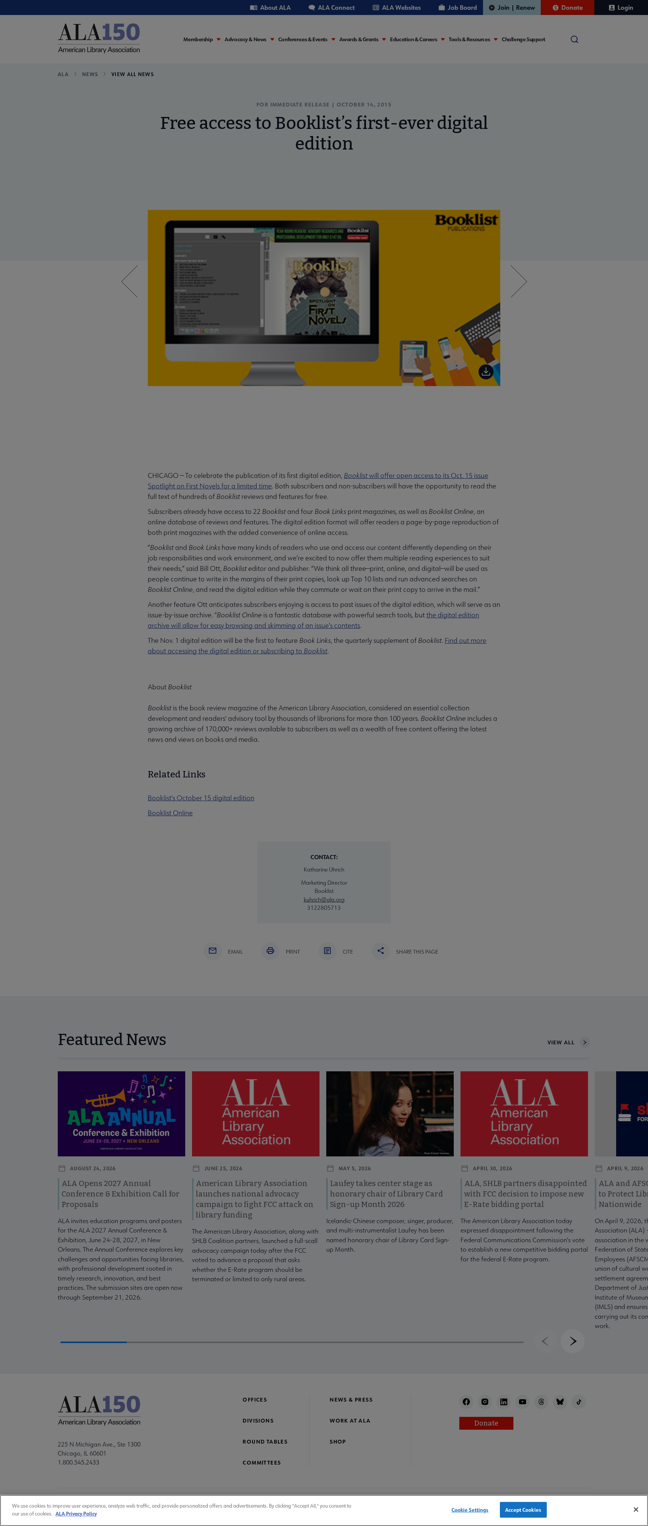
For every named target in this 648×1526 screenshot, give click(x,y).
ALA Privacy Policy (76, 1513)
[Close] (636, 1509)
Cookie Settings (470, 1510)
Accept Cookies (523, 1510)
